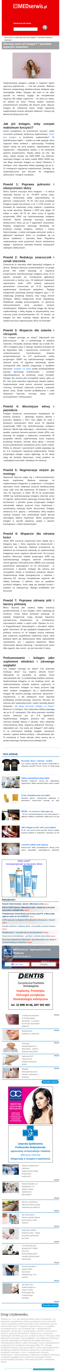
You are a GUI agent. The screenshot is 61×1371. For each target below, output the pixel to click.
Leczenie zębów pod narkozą (34, 845)
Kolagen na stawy (22, 368)
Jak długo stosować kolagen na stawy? (34, 706)
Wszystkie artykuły (50, 1082)
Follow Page (18, 964)
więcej (46, 904)
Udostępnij (43, 964)
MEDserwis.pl (9, 37)
